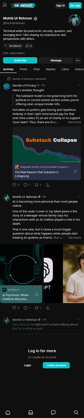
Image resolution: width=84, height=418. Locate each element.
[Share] (47, 185)
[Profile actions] (78, 60)
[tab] (8, 69)
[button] (8, 412)
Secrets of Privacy (24, 85)
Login (27, 365)
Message (56, 60)
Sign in (60, 5)
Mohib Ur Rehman (23, 79)
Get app (75, 5)
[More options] (79, 85)
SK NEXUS (14, 290)
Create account (56, 365)
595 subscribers (14, 53)
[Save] (75, 171)
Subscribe (20, 60)
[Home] (4, 5)
